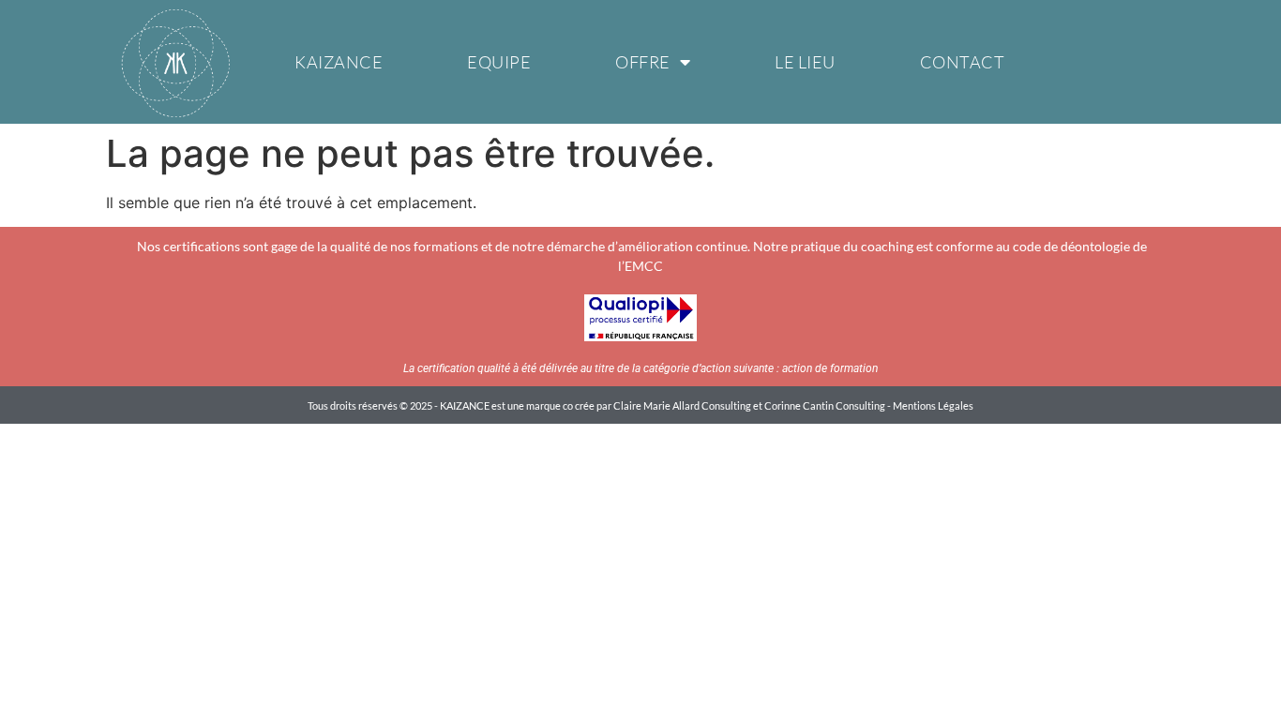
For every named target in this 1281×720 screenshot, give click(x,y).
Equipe (499, 62)
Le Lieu (805, 62)
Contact (962, 62)
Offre (643, 62)
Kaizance (338, 62)
